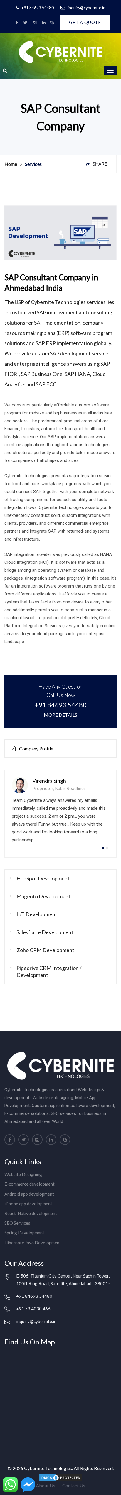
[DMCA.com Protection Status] (60, 1477)
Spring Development (24, 1232)
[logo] (60, 51)
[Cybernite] (52, 22)
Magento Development (43, 896)
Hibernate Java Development (32, 1242)
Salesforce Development (44, 932)
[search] (5, 70)
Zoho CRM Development (45, 950)
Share (99, 163)
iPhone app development (28, 1203)
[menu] (110, 70)
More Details (60, 715)
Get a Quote (85, 22)
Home (10, 164)
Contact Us (73, 1485)
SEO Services (17, 1223)
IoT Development (36, 914)
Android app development (29, 1194)
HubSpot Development (43, 878)
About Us (45, 1485)
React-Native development (30, 1213)
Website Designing (23, 1174)
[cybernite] (17, 22)
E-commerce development (29, 1184)
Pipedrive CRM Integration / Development (49, 971)
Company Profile (35, 748)
